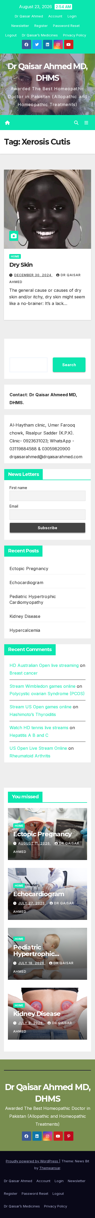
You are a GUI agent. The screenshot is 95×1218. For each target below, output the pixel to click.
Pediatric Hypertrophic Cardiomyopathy (39, 953)
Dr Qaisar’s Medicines (40, 35)
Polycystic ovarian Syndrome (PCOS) (47, 693)
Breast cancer (24, 673)
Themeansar (49, 1168)
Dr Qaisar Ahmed (29, 16)
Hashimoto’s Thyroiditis (33, 714)
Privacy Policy (74, 35)
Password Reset (66, 25)
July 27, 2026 (32, 903)
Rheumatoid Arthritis (30, 755)
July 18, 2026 (31, 963)
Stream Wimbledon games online (42, 686)
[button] (76, 122)
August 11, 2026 (34, 843)
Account (55, 16)
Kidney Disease (25, 616)
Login (72, 16)
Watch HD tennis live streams (39, 727)
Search (69, 364)
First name (18, 487)
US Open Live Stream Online (38, 748)
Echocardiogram (26, 582)
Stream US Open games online (41, 706)
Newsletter (20, 25)
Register (41, 25)
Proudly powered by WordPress (32, 1161)
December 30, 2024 (33, 275)
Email (14, 506)
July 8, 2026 (31, 1023)
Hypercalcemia (25, 630)
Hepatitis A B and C (29, 735)
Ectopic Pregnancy (29, 568)
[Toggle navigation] (86, 122)
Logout (11, 35)
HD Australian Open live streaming (44, 665)
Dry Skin (21, 264)
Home (15, 256)
